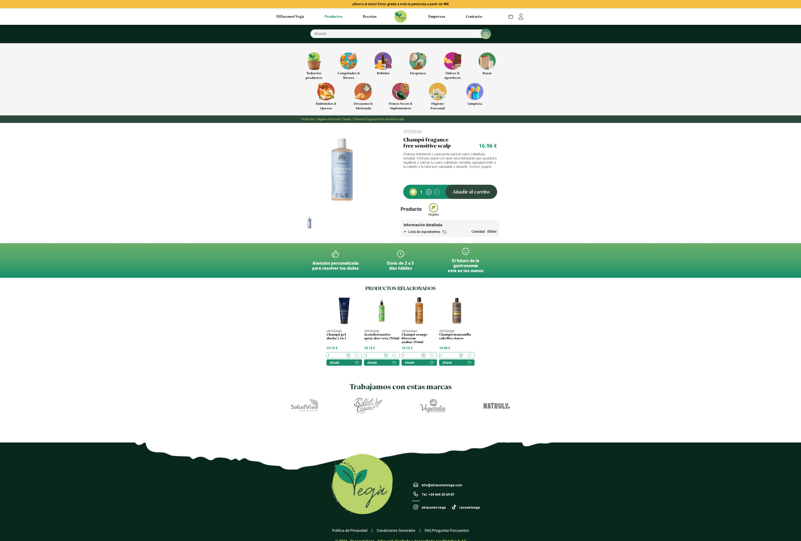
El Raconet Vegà (290, 16)
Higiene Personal (328, 119)
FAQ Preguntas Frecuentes (447, 530)
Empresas (436, 16)
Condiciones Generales (396, 530)
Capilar (346, 119)
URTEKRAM (412, 131)
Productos (334, 16)
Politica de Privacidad (349, 530)
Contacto (474, 16)
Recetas (370, 16)
